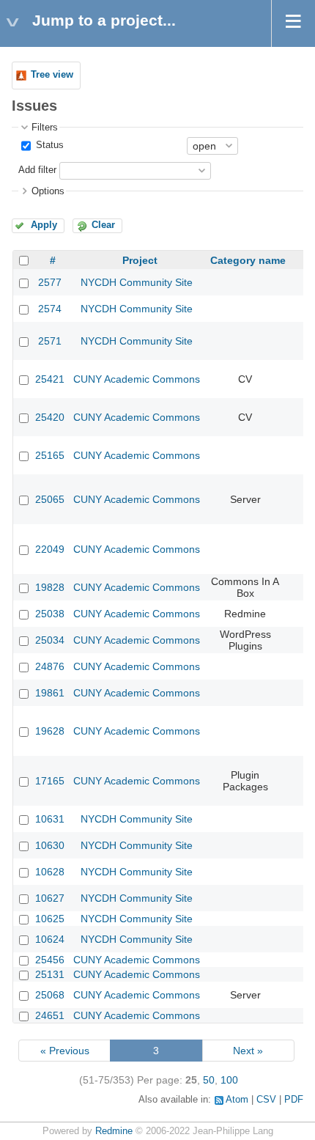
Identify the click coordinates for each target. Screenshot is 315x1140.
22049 (49, 549)
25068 (49, 995)
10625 (49, 918)
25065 (49, 499)
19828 (49, 587)
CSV (266, 1100)
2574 (50, 309)
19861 (49, 693)
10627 (49, 898)
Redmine (114, 1131)
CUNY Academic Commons (136, 379)
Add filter (37, 170)
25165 (49, 455)
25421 (49, 379)
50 (209, 1080)
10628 (49, 872)
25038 (49, 613)
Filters (45, 127)
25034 (49, 640)
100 (229, 1080)
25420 (49, 417)
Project (140, 260)
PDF (293, 1100)
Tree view (52, 75)
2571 (50, 341)
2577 (50, 282)
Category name (248, 260)
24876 (49, 666)
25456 (49, 960)
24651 (49, 1015)
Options (48, 191)
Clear (103, 225)
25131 (49, 974)
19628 (49, 731)
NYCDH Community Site (137, 282)
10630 (49, 845)
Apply (44, 225)
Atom (237, 1100)
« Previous (64, 1050)
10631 (49, 819)
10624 (49, 939)
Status (48, 145)
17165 (49, 781)
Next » (248, 1050)
